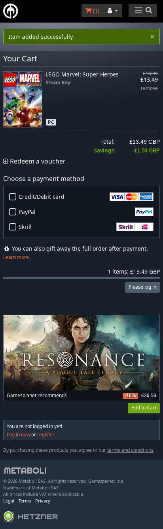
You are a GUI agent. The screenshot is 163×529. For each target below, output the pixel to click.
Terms (25, 501)
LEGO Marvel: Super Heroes (82, 74)
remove (149, 88)
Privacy (42, 501)
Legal (8, 501)
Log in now (18, 435)
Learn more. (16, 257)
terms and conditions (130, 450)
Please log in (142, 287)
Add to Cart (143, 407)
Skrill (25, 226)
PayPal (27, 211)
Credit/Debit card (41, 196)
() (95, 10)
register (46, 435)
